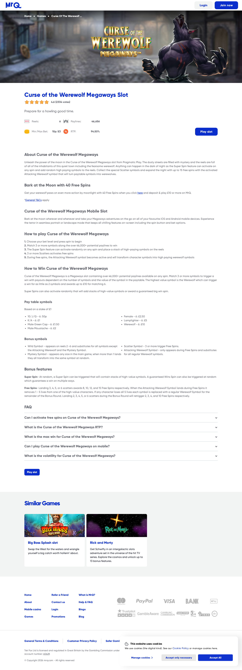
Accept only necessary (179, 657)
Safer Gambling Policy (119, 641)
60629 (46, 654)
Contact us (58, 602)
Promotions (58, 616)
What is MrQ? (87, 594)
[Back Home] (13, 5)
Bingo (82, 609)
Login (203, 5)
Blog (81, 616)
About (28, 602)
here (140, 192)
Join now (226, 5)
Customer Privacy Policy (82, 641)
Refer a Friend (60, 594)
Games (28, 616)
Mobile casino (32, 609)
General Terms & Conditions (41, 641)
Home (27, 594)
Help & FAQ (86, 602)
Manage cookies (140, 657)
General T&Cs (33, 200)
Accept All (215, 657)
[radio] (26, 102)
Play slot (206, 131)
